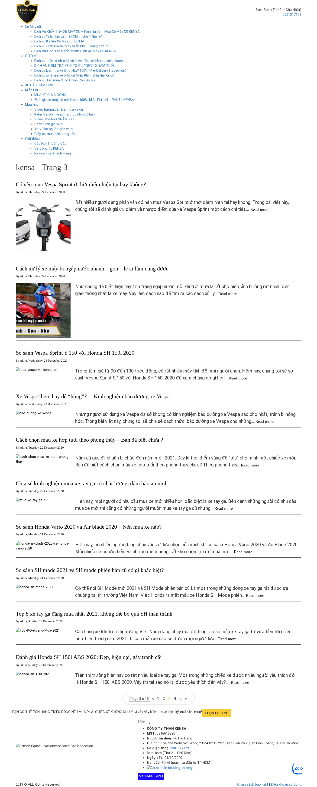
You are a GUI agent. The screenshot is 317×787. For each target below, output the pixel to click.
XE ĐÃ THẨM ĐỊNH (39, 85)
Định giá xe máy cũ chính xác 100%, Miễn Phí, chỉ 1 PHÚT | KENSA (84, 100)
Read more (260, 209)
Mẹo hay (31, 105)
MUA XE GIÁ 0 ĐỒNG (50, 95)
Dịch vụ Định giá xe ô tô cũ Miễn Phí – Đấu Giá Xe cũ (74, 75)
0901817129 (292, 15)
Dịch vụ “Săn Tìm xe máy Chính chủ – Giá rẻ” (68, 36)
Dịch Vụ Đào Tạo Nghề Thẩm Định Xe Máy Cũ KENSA (75, 51)
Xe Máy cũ (33, 27)
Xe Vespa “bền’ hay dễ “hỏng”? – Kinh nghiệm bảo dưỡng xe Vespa (93, 396)
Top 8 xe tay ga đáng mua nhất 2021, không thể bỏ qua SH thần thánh (94, 614)
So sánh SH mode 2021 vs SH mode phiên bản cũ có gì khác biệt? (90, 570)
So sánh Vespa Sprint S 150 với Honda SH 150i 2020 (75, 353)
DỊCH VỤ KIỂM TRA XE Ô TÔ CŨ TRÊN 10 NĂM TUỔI (74, 66)
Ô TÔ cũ (31, 56)
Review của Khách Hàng (52, 153)
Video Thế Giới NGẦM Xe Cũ (56, 119)
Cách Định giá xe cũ (49, 124)
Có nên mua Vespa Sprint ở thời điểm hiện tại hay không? (81, 184)
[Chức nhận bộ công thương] (170, 767)
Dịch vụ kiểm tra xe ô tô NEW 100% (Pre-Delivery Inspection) (80, 70)
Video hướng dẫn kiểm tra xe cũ (58, 109)
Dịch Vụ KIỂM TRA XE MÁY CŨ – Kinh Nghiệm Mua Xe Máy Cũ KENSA (87, 31)
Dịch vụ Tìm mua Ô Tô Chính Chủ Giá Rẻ (64, 80)
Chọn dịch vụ (216, 713)
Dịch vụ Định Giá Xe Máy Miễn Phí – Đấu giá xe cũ (71, 46)
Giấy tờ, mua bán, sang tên (54, 134)
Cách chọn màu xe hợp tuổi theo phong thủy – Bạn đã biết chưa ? (89, 440)
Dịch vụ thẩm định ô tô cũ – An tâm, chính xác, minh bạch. (78, 61)
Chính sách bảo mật (252, 784)
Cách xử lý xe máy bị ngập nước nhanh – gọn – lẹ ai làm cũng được (92, 269)
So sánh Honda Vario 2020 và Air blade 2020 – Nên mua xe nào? (89, 527)
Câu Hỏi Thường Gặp (50, 143)
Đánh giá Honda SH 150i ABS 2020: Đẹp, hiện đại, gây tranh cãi (89, 657)
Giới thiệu (32, 139)
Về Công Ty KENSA (49, 148)
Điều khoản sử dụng (286, 784)
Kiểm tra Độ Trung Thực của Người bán (64, 114)
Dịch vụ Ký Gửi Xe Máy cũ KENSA (59, 41)
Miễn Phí (31, 90)
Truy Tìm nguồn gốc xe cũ (54, 129)
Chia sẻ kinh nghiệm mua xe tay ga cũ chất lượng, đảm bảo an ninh (92, 483)
